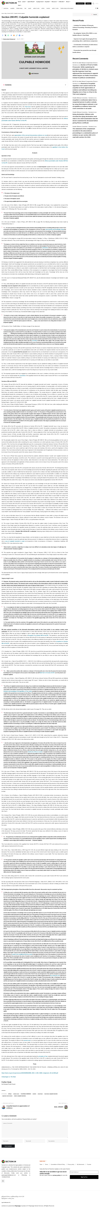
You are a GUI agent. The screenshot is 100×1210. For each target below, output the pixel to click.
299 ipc (9, 1093)
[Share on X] (5, 35)
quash (29, 8)
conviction (22, 375)
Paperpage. (18, 1205)
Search (95, 14)
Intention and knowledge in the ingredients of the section (17, 691)
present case (27, 1040)
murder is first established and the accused (22, 954)
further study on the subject (67, 8)
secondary (34, 340)
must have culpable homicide (50, 1093)
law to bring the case (55, 975)
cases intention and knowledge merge (54, 229)
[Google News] (97, 8)
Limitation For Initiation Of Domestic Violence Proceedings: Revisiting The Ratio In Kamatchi (85, 27)
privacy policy (56, 1175)
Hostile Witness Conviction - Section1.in (84, 98)
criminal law (45, 247)
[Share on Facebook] (3, 35)
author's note (36, 8)
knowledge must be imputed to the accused (14, 285)
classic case (16, 1093)
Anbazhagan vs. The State (9, 1076)
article (42, 8)
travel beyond (42, 166)
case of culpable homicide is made (15, 541)
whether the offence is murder (35, 752)
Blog (5, 13)
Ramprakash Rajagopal (9, 39)
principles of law (43, 1056)
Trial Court (28, 106)
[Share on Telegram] (11, 35)
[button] (93, 3)
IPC (30, 128)
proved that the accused (20, 351)
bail (25, 8)
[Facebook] (96, 8)
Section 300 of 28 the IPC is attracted (26, 531)
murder (48, 8)
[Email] (14, 35)
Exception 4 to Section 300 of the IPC (38, 635)
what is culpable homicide (20, 1095)
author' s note (55, 8)
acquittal (12, 8)
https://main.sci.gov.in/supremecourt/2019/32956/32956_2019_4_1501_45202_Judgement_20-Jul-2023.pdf (30, 1073)
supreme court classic (7, 1095)
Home (3, 13)
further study (19, 8)
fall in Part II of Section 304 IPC (47, 672)
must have (6, 8)
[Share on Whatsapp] (8, 35)
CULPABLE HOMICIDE (26, 1093)
